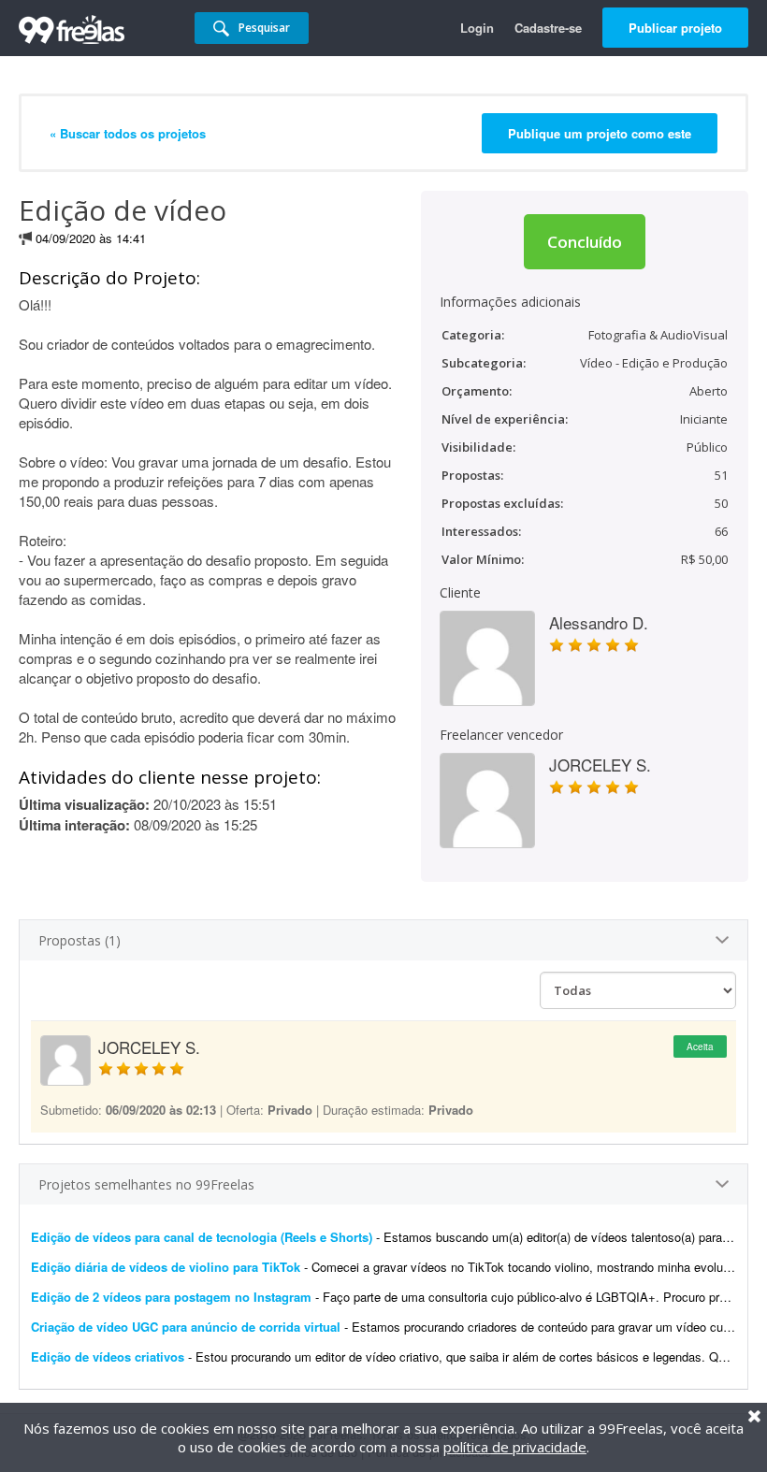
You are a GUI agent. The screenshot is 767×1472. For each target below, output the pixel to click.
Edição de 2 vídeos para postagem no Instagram (171, 1297)
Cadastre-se (548, 27)
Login (477, 27)
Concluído (584, 242)
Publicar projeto (675, 27)
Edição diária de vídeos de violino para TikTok (165, 1267)
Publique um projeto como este (599, 133)
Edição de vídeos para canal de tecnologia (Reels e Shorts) (201, 1237)
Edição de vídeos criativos (107, 1356)
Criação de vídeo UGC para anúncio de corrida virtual (185, 1326)
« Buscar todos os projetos (128, 133)
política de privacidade (514, 1446)
